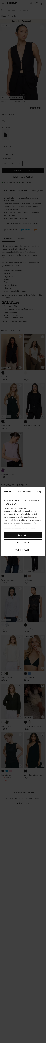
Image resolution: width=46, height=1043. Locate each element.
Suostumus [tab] (9, 491)
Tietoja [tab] (39, 491)
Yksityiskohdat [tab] (25, 491)
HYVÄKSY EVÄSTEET (23, 535)
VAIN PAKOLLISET (23, 550)
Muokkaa (21, 542)
